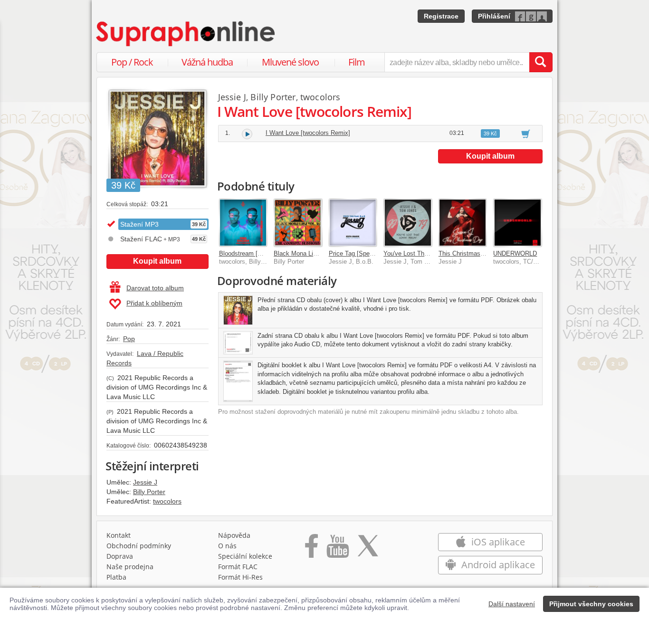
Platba (116, 577)
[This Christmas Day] (463, 223)
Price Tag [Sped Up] (356, 253)
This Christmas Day (466, 253)
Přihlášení (494, 16)
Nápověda (234, 535)
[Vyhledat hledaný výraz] (541, 62)
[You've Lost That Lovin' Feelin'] (407, 223)
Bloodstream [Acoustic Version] (262, 253)
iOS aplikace (497, 541)
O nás (227, 545)
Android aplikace (497, 564)
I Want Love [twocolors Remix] (308, 132)
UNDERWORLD (515, 253)
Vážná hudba (207, 62)
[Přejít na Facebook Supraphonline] (311, 549)
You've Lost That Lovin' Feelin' (425, 253)
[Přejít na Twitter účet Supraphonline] (368, 549)
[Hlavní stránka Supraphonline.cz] (186, 34)
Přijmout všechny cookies (591, 604)
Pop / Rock (132, 62)
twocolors (167, 501)
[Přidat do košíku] (525, 133)
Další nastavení (511, 604)
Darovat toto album (155, 288)
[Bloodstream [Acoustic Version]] (243, 223)
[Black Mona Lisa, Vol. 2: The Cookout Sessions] (298, 223)
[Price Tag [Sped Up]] (353, 223)
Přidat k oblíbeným (154, 303)
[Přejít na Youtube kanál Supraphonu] (337, 549)
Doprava (119, 556)
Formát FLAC (238, 566)
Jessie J (145, 482)
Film (356, 62)
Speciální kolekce (245, 556)
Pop (129, 339)
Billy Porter (149, 492)
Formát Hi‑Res (240, 577)
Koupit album (157, 261)
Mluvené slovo (290, 62)
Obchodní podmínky (138, 545)
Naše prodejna (129, 566)
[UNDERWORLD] (517, 223)
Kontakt (118, 535)
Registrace (441, 16)
